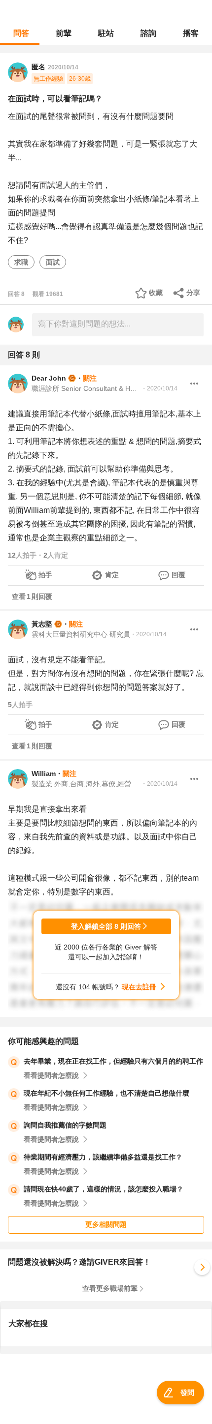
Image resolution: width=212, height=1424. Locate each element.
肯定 (112, 575)
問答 (21, 33)
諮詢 (148, 33)
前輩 (63, 33)
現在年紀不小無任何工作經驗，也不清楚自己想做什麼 (106, 1093)
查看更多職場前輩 (110, 1288)
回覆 (178, 575)
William (44, 773)
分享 (193, 293)
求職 (21, 262)
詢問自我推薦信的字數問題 (65, 1125)
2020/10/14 (63, 67)
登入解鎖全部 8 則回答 (106, 926)
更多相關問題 (106, 1224)
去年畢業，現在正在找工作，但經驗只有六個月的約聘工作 (113, 1061)
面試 (53, 262)
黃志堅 (42, 624)
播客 (191, 33)
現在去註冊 (139, 987)
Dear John (49, 378)
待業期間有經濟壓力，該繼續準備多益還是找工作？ (103, 1157)
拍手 (45, 575)
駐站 (106, 33)
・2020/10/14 (159, 388)
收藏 (156, 293)
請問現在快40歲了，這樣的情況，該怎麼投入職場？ (103, 1189)
